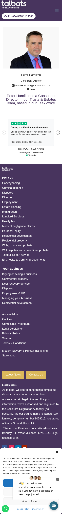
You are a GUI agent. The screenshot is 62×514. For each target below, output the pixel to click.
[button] (57, 452)
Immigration (9, 211)
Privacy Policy (37, 509)
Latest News (13, 374)
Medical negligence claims (18, 226)
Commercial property (15, 278)
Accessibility (10, 314)
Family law (8, 221)
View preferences (31, 501)
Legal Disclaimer (12, 328)
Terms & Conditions (14, 343)
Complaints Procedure (16, 323)
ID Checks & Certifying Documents (23, 259)
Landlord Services (13, 216)
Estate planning (23, 206)
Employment (10, 202)
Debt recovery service (16, 283)
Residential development (17, 235)
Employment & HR (13, 293)
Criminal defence (12, 187)
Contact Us (36, 374)
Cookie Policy (23, 509)
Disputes (7, 192)
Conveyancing (11, 183)
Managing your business (17, 298)
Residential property (14, 240)
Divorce (7, 197)
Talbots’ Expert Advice (15, 254)
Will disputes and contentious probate (25, 250)
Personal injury (11, 231)
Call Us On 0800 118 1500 (18, 16)
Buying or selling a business (19, 274)
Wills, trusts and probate (17, 245)
